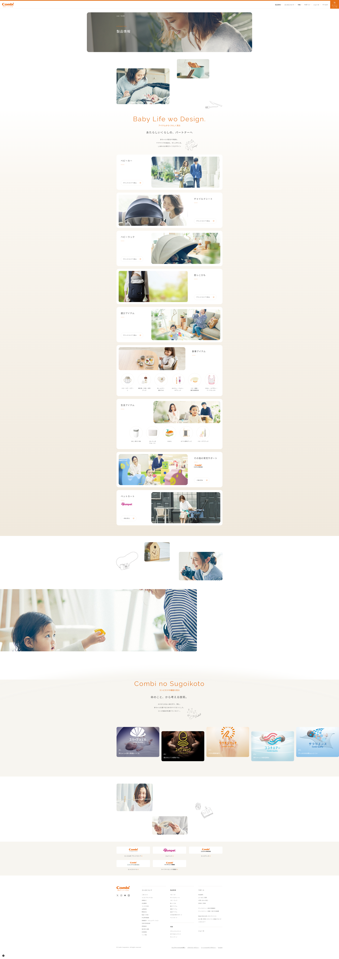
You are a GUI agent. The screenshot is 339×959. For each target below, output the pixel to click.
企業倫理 (144, 909)
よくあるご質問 (202, 897)
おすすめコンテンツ (175, 934)
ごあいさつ (145, 894)
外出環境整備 (145, 917)
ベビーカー (173, 894)
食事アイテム (173, 909)
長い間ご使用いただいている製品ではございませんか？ (209, 920)
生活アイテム (173, 912)
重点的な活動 (145, 929)
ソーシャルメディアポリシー (208, 947)
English (326, 4)
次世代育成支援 (146, 923)
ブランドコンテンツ (175, 931)
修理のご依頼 (202, 903)
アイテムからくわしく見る (169, 125)
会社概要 (144, 903)
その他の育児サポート (176, 915)
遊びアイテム (173, 906)
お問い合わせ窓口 (203, 900)
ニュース (316, 5)
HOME (118, 16)
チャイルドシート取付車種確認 (206, 908)
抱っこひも (173, 903)
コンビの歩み (145, 906)
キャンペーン (173, 937)
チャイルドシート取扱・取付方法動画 (208, 911)
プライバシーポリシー (193, 947)
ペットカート (173, 917)
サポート (307, 5)
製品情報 (278, 5)
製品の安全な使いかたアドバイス (207, 916)
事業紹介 (144, 900)
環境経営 (144, 926)
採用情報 (144, 932)
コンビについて (289, 5)
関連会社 (144, 912)
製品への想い (145, 915)
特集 (299, 5)
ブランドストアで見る (130, 183)
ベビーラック (173, 900)
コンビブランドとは (147, 897)
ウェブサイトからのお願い (178, 947)
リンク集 (144, 935)
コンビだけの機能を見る (169, 690)
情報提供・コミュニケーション (150, 920)
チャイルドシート (175, 897)
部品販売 (200, 894)
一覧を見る (199, 480)
